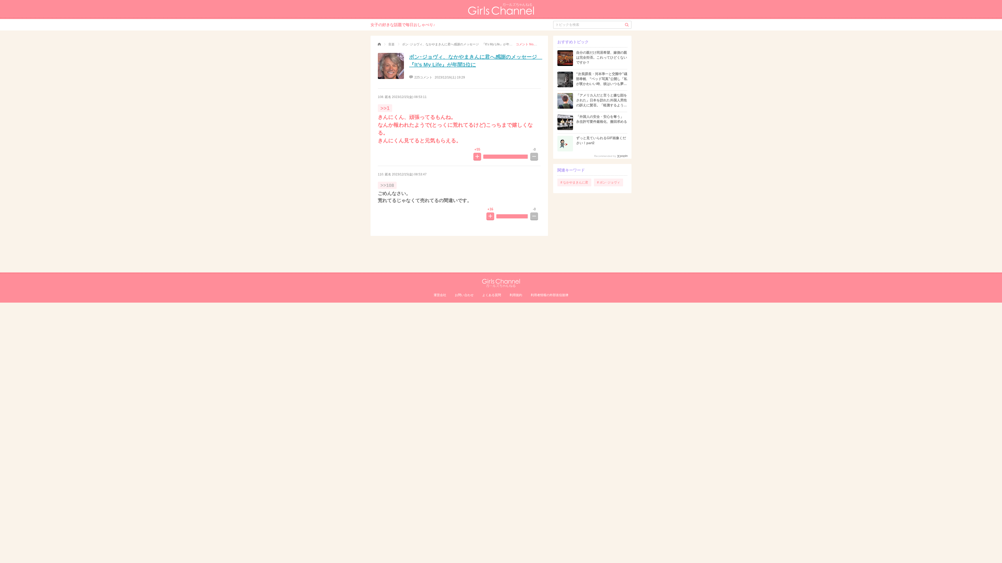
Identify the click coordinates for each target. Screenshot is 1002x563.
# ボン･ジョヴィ (608, 182)
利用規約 (516, 295)
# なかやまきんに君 (574, 182)
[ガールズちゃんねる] (379, 44)
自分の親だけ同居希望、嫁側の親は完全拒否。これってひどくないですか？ (601, 57)
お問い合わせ (464, 295)
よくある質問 (491, 295)
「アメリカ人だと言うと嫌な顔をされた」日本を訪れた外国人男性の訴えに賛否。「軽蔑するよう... (601, 100)
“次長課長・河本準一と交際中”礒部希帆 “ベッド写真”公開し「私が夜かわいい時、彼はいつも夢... (601, 79)
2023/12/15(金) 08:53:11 (409, 97)
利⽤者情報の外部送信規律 (549, 295)
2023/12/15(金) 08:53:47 (409, 174)
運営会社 (440, 295)
